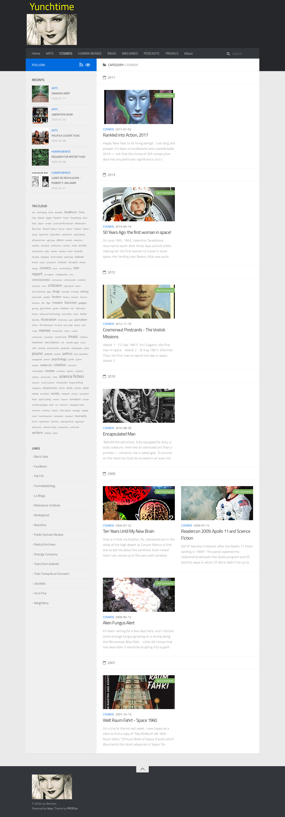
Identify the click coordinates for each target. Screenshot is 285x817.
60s (33, 212)
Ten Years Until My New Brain (128, 531)
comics (45, 268)
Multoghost (41, 515)
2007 (111, 662)
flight (48, 303)
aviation (62, 251)
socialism (44, 393)
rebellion (60, 364)
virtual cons (37, 427)
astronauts (37, 251)
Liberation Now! (62, 114)
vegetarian (79, 421)
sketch (62, 388)
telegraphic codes (76, 404)
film (43, 303)
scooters (35, 382)
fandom (56, 297)
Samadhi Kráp (61, 93)
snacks (77, 388)
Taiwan (69, 229)
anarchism (78, 240)
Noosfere (40, 524)
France (66, 217)
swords (85, 399)
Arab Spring (42, 212)
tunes (35, 421)
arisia (74, 245)
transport (69, 416)
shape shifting (76, 382)
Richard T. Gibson (50, 229)
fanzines (75, 297)
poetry (57, 354)
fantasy (66, 297)
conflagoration (61, 274)
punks (71, 359)
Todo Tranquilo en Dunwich (51, 573)
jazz (71, 319)
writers (37, 432)
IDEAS (111, 53)
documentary (38, 291)
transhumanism (45, 416)
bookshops (68, 257)
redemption (37, 371)
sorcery (74, 393)
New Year (36, 229)
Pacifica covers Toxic (66, 135)
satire (55, 377)
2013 (111, 174)
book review (56, 257)
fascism (83, 297)
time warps (65, 410)
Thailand (77, 229)
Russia (61, 229)
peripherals (65, 348)
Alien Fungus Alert (119, 622)
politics (67, 353)
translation (58, 416)
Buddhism (70, 212)
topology (76, 410)
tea (56, 404)
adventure (67, 234)
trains (34, 416)
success (64, 399)
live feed (58, 325)
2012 (111, 272)
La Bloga (39, 495)
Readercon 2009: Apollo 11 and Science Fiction (215, 535)
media (34, 331)
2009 (111, 473)
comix (54, 268)
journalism (80, 319)
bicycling (35, 257)
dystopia (65, 291)
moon (67, 331)
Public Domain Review (48, 534)
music (73, 336)
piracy (86, 348)
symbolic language (40, 404)
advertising (79, 234)
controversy (57, 280)
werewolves (63, 427)
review (50, 370)
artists (82, 245)
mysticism (37, 342)
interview (62, 319)
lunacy (77, 325)
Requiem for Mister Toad (68, 157)
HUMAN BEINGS (90, 53)
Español (57, 217)
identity (35, 319)
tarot (51, 404)
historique (81, 308)
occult (82, 342)
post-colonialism (81, 354)
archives (66, 245)
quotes (79, 359)
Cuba (34, 217)
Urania (34, 234)
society (55, 393)
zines (55, 433)
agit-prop (51, 240)
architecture (56, 245)
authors (54, 251)
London (48, 223)
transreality (81, 416)
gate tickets (45, 308)
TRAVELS (171, 53)
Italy (34, 223)
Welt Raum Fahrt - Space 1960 (130, 720)
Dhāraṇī (41, 217)
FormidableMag (44, 485)
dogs (49, 291)
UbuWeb (39, 583)
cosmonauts (70, 280)
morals (74, 331)
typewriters (44, 421)
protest (47, 359)
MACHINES (130, 53)
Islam (85, 217)
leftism (35, 325)
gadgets (82, 303)
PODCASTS (151, 53)
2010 (111, 376)
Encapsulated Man (119, 433)
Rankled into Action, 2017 (125, 134)
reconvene (72, 365)
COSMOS (65, 53)
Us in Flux (40, 593)
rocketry (79, 371)
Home (36, 53)
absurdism (55, 234)
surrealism (75, 399)
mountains (48, 337)
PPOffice (72, 808)
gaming (35, 308)
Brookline (59, 212)
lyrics (84, 325)
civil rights (73, 262)
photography (77, 348)
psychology (59, 359)
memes (44, 330)
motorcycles (37, 337)
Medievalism (80, 223)
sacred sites (45, 377)
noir (62, 342)
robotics (70, 371)
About (188, 53)
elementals (37, 297)
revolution (60, 371)
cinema (62, 262)
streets (56, 399)
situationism (50, 388)
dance (78, 286)
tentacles (46, 410)
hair (72, 308)
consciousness (41, 279)
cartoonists (51, 262)
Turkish (86, 229)
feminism (36, 303)
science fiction (71, 376)
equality (46, 297)
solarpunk (65, 393)
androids (35, 245)
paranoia (41, 348)
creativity (36, 286)
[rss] (81, 65)
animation (45, 245)
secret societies (48, 382)
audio (46, 251)
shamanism (62, 382)
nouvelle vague (72, 342)
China (81, 212)
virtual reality (49, 427)
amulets (68, 240)
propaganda (37, 359)
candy (42, 262)
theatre (55, 410)
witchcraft (74, 427)
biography (45, 257)
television (36, 410)
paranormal (53, 348)
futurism (70, 302)
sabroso (35, 377)
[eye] (87, 65)
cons (71, 274)
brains (35, 262)
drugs (56, 291)
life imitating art (46, 325)
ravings (35, 365)
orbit (34, 348)
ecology (75, 291)
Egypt (49, 217)
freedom (57, 302)
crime (44, 286)
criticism (55, 285)
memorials (57, 331)
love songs (68, 325)
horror (75, 314)
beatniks (78, 251)
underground (66, 421)
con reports (49, 274)
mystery (84, 337)
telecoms (64, 404)
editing (84, 291)
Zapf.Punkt (43, 234)
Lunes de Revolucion (63, 223)
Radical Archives (44, 544)
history (35, 314)
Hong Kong (75, 217)
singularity (36, 388)
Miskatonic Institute (47, 505)
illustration (49, 319)
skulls (69, 388)
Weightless (41, 603)
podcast (48, 354)
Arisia (50, 212)
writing (47, 433)
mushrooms (61, 337)
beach (70, 251)
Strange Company (46, 554)
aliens (60, 240)
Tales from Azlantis (46, 563)
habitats (65, 308)
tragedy (85, 410)
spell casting (45, 399)
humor (83, 314)
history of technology (50, 314)
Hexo (50, 808)
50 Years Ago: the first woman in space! (137, 232)
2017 (111, 77)
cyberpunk (69, 286)
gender (56, 308)
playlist (37, 353)
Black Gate (41, 456)
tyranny (55, 421)
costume (81, 280)
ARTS (50, 53)
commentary (65, 268)
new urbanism (52, 342)
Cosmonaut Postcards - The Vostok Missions (134, 333)
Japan (41, 223)
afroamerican (38, 240)
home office (67, 314)
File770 (39, 476)
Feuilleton (40, 466)
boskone (79, 257)
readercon (46, 365)
